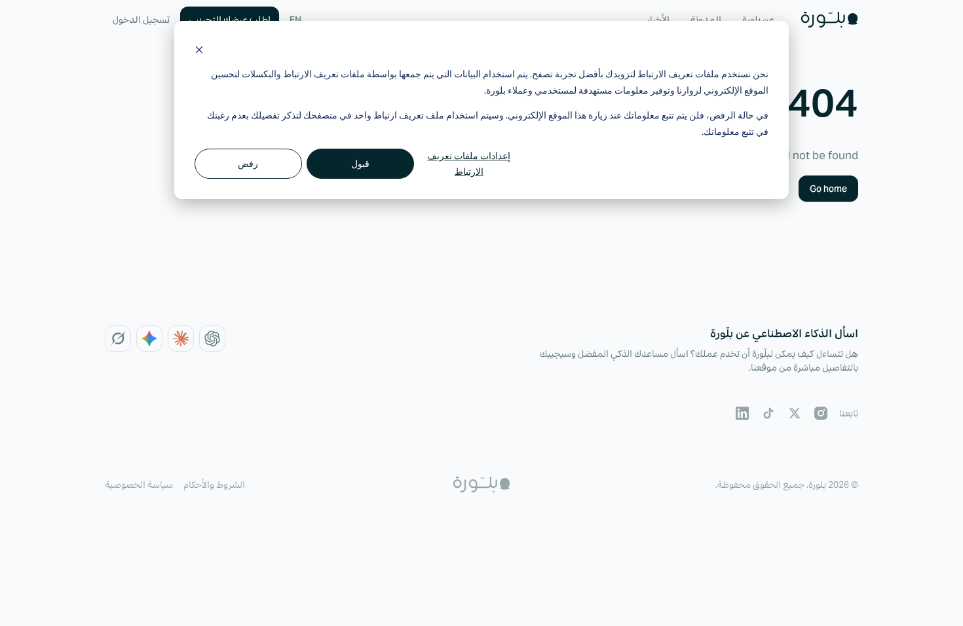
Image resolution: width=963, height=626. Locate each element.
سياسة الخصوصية (139, 484)
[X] (795, 413)
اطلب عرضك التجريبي (230, 20)
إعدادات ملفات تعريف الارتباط (468, 163)
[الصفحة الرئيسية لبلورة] (829, 20)
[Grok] (118, 338)
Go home (828, 188)
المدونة (705, 20)
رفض (248, 163)
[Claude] (181, 338)
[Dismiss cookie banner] (199, 49)
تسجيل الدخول (141, 20)
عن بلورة (758, 20)
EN (295, 20)
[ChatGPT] (212, 338)
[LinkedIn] (742, 413)
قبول (360, 163)
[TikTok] (768, 413)
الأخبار (658, 20)
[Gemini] (149, 338)
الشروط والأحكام (214, 484)
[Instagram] (821, 413)
